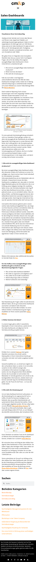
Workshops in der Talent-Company (13, 518)
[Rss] (27, 559)
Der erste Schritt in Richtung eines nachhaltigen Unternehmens (17, 532)
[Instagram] (18, 559)
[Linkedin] (8, 559)
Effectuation (6, 515)
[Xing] (11, 559)
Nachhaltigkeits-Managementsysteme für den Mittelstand (17, 510)
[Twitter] (24, 559)
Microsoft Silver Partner (20, 406)
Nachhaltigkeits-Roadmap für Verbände (15, 528)
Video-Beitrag (26, 438)
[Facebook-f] (14, 559)
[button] (18, 8)
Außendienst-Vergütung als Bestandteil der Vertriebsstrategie (16, 523)
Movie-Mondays (9, 87)
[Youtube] (21, 559)
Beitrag (18, 352)
